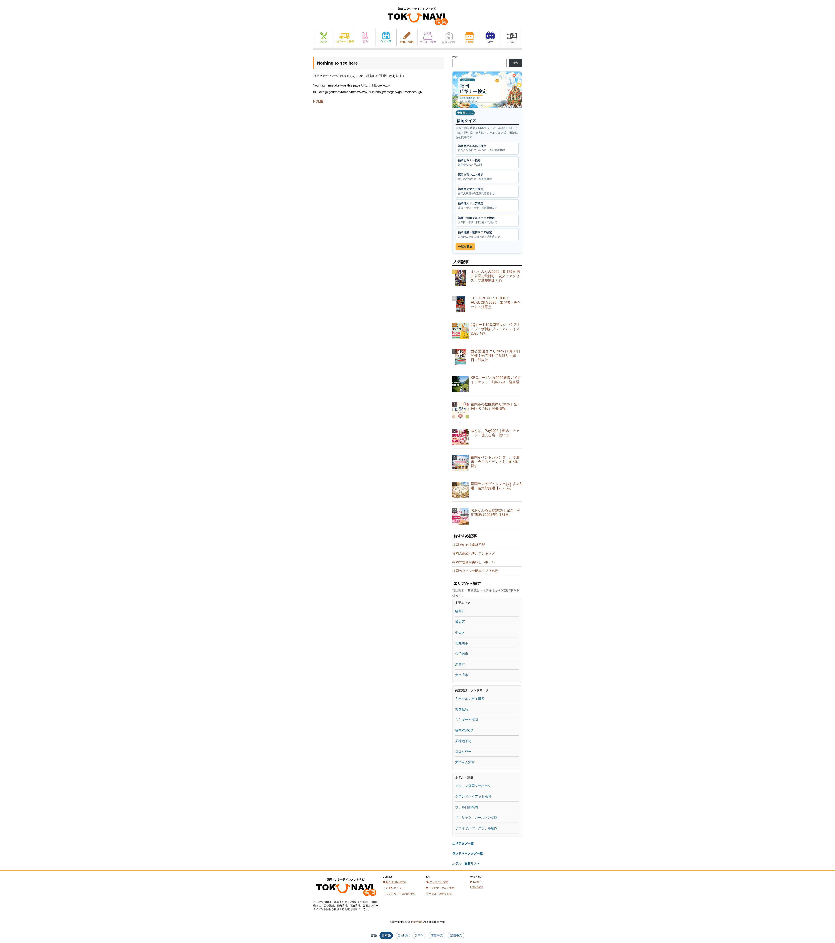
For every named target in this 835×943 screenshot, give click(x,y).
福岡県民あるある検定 (481, 148)
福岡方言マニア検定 (475, 177)
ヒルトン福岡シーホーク (473, 786)
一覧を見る (465, 246)
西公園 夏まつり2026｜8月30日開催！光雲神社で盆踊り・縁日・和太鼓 (495, 355)
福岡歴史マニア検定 (476, 191)
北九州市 (461, 643)
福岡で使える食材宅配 (468, 544)
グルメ (323, 37)
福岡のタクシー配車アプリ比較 (475, 571)
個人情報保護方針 (395, 882)
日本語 (386, 935)
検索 (455, 56)
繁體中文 (456, 935)
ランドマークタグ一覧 (467, 853)
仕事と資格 (407, 37)
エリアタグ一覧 (463, 843)
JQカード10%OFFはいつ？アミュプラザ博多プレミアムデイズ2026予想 (495, 329)
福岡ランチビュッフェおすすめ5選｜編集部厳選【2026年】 (496, 486)
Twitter (476, 881)
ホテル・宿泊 (428, 37)
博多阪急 (461, 709)
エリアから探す (438, 882)
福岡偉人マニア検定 (477, 205)
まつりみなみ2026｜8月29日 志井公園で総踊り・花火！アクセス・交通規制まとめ (495, 276)
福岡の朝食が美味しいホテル (473, 562)
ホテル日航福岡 (466, 807)
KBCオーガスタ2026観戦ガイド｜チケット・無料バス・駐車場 (496, 380)
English (403, 935)
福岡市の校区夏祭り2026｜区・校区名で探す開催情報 (495, 406)
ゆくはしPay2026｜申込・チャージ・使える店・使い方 (495, 433)
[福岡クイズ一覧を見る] (487, 90)
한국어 (419, 935)
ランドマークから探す (441, 888)
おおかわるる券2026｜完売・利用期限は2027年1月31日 (495, 512)
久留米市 (461, 653)
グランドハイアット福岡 (473, 796)
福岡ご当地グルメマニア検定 (477, 220)
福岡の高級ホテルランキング (473, 553)
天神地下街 (463, 741)
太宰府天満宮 (465, 762)
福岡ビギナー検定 (470, 162)
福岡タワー (463, 751)
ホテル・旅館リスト (466, 863)
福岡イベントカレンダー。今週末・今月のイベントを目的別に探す (495, 461)
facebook (477, 887)
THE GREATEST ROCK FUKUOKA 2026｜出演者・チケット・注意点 (496, 302)
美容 (365, 37)
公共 (490, 37)
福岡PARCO (464, 730)
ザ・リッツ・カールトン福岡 (476, 817)
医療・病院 (448, 37)
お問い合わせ (393, 888)
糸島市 (460, 664)
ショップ (386, 37)
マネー (511, 37)
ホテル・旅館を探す (440, 893)
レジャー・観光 (344, 37)
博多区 (460, 622)
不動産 (469, 37)
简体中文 (437, 935)
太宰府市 (461, 675)
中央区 (460, 632)
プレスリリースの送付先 (400, 893)
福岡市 (460, 611)
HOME (318, 101)
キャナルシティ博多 (469, 698)
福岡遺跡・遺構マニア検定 (479, 234)
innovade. (417, 921)
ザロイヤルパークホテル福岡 (476, 828)
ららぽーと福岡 (466, 719)
